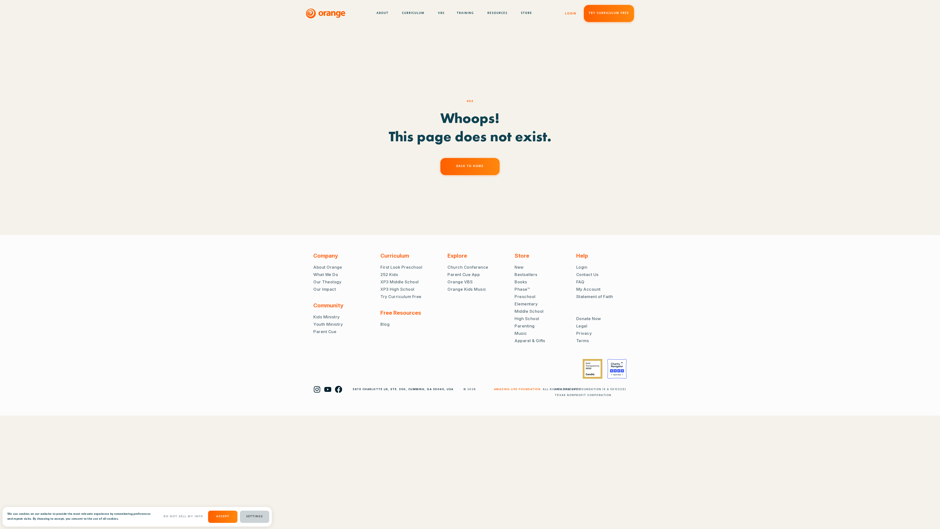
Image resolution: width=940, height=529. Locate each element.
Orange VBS (460, 281)
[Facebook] (338, 389)
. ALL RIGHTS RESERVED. (538, 389)
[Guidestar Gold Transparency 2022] (592, 369)
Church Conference (467, 267)
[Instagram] (317, 389)
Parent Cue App (463, 274)
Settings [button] (254, 516)
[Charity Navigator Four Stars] (617, 369)
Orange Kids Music (466, 289)
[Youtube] (327, 389)
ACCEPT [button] (222, 516)
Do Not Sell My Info (183, 516)
